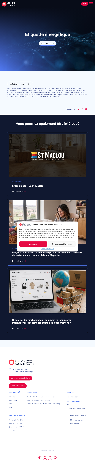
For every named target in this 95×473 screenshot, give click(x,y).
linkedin (40, 458)
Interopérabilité (74, 401)
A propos (12, 430)
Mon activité (14, 392)
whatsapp (50, 458)
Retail (10, 404)
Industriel (12, 397)
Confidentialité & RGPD (78, 415)
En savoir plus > (47, 43)
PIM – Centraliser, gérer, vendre (38, 400)
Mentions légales (76, 420)
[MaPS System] (9, 4)
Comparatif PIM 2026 (16, 420)
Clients (70, 392)
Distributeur (13, 400)
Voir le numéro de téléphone (20, 378)
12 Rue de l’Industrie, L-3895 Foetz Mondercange (23, 370)
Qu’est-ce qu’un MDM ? (17, 423)
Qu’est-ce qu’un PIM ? (16, 427)
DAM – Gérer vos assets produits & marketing (43, 404)
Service (11, 407)
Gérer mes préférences (62, 244)
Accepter (33, 244)
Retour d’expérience (74, 397)
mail (55, 458)
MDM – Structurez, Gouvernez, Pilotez (41, 397)
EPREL (19, 90)
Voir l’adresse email (17, 386)
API (68, 405)
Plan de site (74, 423)
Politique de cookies (47, 249)
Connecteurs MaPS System (76, 408)
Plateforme (32, 392)
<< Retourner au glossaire (20, 84)
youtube (45, 458)
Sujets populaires (17, 415)
